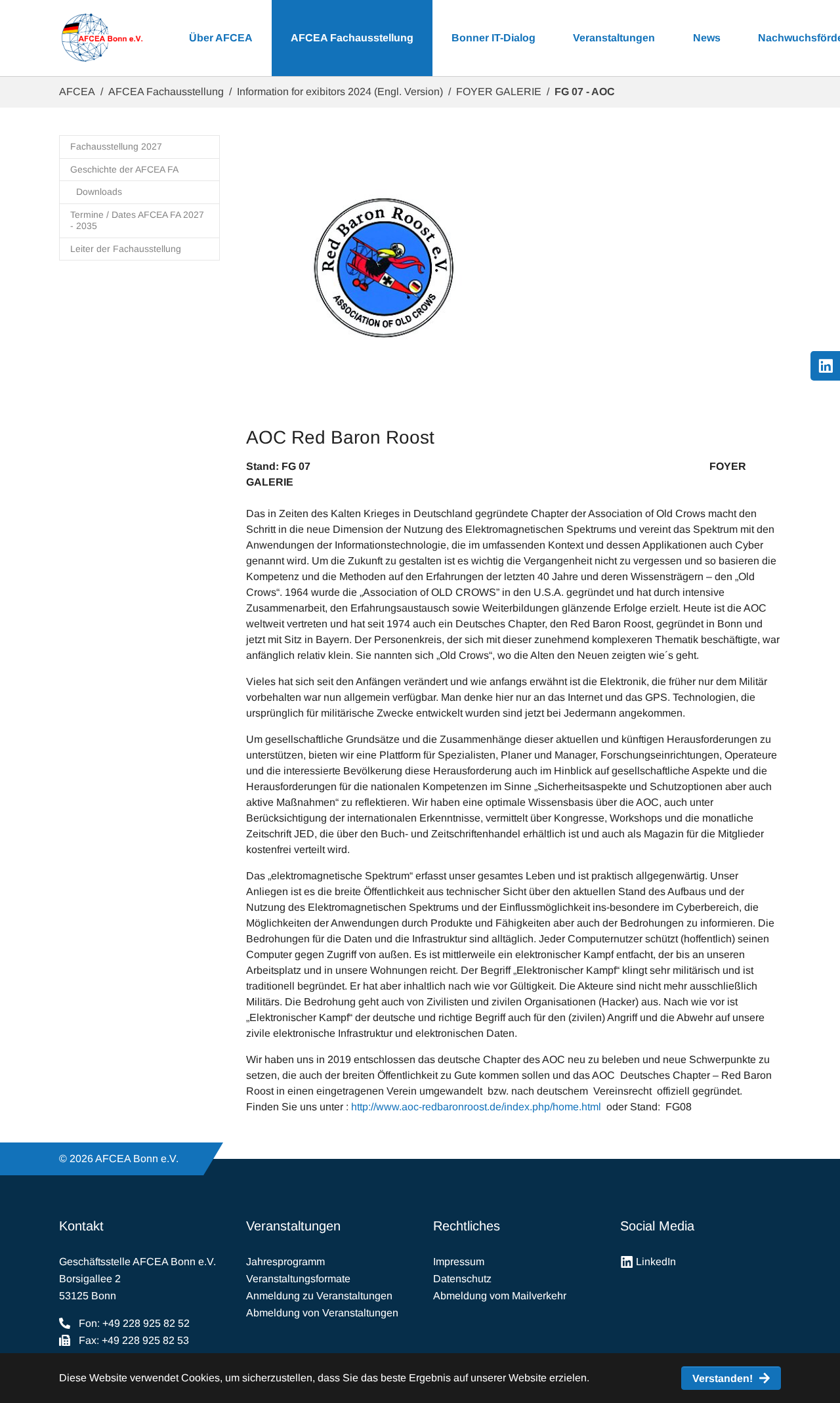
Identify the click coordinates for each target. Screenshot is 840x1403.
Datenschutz (462, 1278)
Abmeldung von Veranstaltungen (322, 1312)
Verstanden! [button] (722, 1378)
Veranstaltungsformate (298, 1278)
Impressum (458, 1261)
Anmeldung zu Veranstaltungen (319, 1295)
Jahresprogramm (285, 1261)
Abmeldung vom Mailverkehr (499, 1295)
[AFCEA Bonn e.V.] (101, 38)
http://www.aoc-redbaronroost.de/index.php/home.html (476, 1106)
